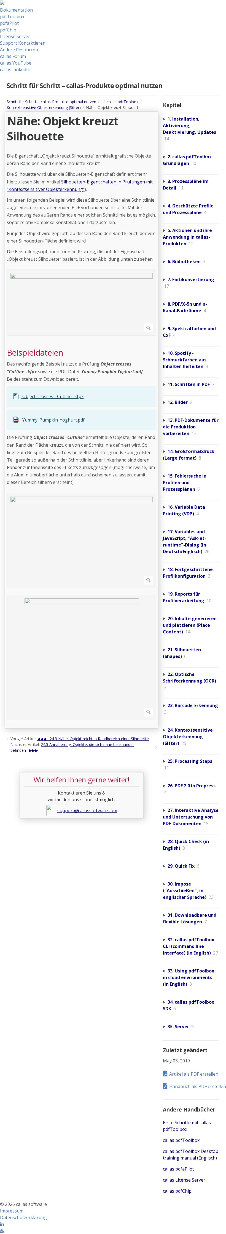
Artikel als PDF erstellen (193, 1074)
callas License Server (184, 1180)
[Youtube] (2, 1230)
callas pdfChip (177, 1191)
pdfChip (8, 30)
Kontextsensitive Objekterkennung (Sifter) (44, 107)
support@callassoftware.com (87, 810)
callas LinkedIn (15, 69)
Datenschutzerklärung (23, 1217)
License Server (15, 36)
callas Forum (13, 56)
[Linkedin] (2, 1224)
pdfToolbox (12, 17)
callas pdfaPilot (178, 1169)
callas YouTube (15, 63)
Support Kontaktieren (22, 43)
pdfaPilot (9, 23)
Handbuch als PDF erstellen (196, 1086)
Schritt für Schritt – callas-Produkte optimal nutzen (51, 101)
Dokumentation (16, 10)
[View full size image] (81, 302)
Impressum (11, 1211)
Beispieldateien (35, 352)
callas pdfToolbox (122, 101)
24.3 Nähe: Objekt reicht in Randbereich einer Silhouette (99, 738)
